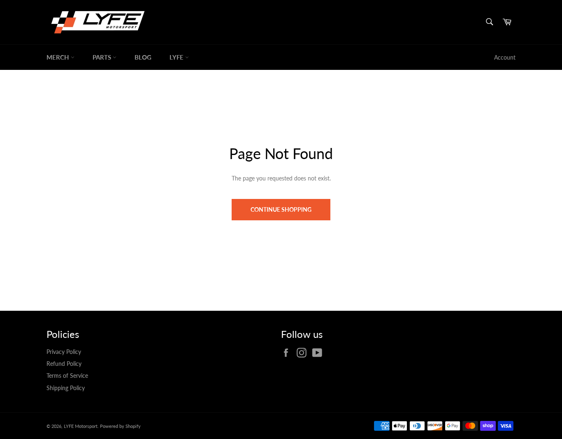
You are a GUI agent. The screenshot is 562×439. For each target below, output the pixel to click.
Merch (58, 57)
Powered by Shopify (120, 426)
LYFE (177, 57)
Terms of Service (67, 375)
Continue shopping (281, 209)
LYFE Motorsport (81, 426)
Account (505, 57)
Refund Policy (63, 363)
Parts (103, 57)
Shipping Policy (65, 387)
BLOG (143, 57)
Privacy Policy (63, 351)
